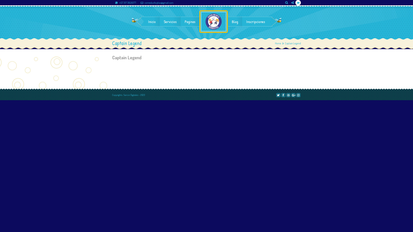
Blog (235, 21)
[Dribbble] (288, 95)
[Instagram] (291, 8)
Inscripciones (255, 21)
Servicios (170, 21)
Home (278, 43)
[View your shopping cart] (298, 3)
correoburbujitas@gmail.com (159, 2)
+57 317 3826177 (127, 2)
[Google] (293, 95)
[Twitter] (278, 95)
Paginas (190, 21)
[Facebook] (283, 95)
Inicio (152, 21)
